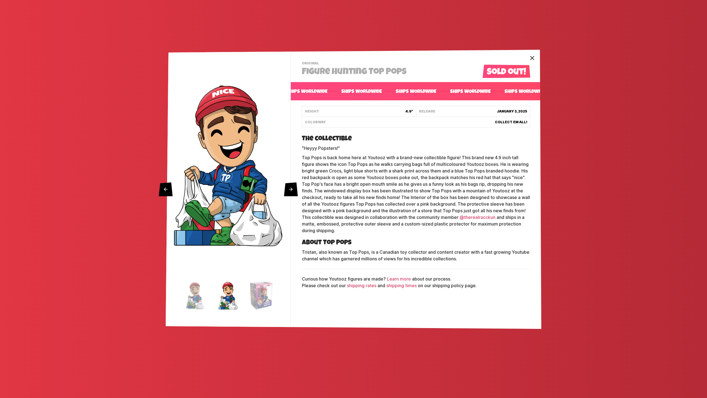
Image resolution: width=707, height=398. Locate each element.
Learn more (399, 279)
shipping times (401, 285)
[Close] (532, 58)
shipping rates (361, 285)
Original (311, 64)
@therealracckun (477, 217)
